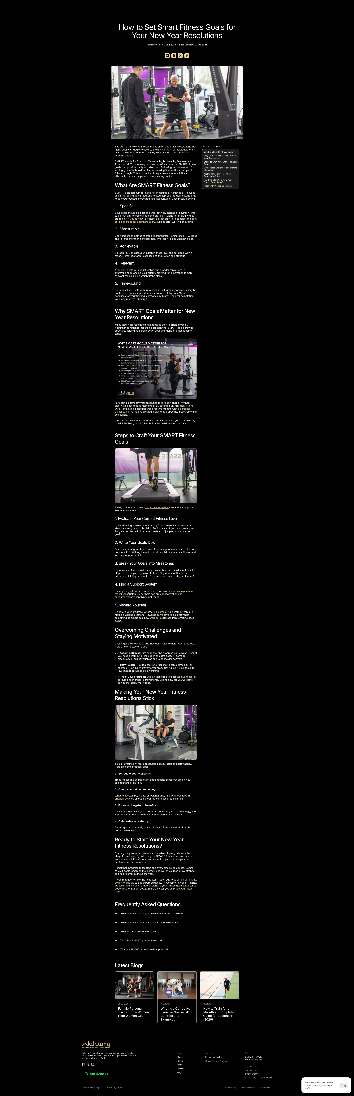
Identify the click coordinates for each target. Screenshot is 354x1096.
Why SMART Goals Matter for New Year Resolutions (220, 157)
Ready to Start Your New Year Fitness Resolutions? (217, 181)
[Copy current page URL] (186, 55)
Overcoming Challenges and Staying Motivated (220, 169)
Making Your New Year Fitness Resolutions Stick (217, 175)
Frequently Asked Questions (218, 186)
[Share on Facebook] (173, 55)
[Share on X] (180, 55)
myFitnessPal (189, 676)
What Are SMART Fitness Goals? (219, 152)
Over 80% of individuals (174, 149)
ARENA (119, 1088)
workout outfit (158, 617)
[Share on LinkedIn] (167, 55)
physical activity (124, 798)
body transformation (157, 507)
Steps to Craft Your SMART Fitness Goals (220, 163)
